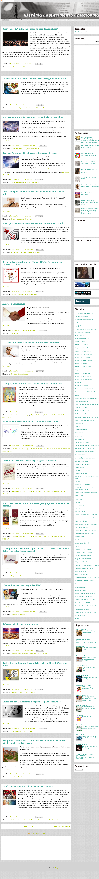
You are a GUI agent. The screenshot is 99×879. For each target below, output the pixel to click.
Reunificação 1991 (80, 587)
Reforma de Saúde (41, 108)
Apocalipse (80, 646)
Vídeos (77, 618)
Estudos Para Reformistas (83, 464)
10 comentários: (28, 446)
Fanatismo (78, 470)
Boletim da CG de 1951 (82, 385)
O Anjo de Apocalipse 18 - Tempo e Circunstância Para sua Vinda (32, 117)
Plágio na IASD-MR (81, 562)
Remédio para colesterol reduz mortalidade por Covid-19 (89, 659)
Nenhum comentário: (29, 145)
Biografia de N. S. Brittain (82, 373)
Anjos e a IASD (79, 335)
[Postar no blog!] (37, 64)
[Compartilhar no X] (39, 64)
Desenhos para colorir (83, 685)
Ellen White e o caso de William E (85, 451)
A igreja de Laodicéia (81, 326)
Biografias (40, 20)
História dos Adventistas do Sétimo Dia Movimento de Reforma (87, 488)
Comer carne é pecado (18, 108)
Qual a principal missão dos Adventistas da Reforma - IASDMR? (32, 223)
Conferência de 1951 (81, 407)
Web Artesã (80, 735)
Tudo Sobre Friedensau (18, 777)
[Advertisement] (36, 847)
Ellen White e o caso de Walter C (85, 448)
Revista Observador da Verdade (85, 593)
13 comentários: (28, 249)
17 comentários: (28, 774)
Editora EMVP (79, 436)
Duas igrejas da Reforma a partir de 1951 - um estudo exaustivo (32, 383)
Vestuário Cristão (80, 615)
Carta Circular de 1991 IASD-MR (85, 392)
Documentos (61, 20)
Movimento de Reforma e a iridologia (86, 524)
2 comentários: (27, 64)
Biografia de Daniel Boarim (83, 367)
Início (6, 20)
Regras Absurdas (23, 374)
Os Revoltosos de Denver (83, 555)
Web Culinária (81, 629)
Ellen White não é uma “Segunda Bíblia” (21, 585)
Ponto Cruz (80, 725)
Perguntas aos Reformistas (19, 576)
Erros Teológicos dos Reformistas (28, 653)
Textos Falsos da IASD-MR (41, 491)
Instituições (49, 20)
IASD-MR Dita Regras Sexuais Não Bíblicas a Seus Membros (30, 343)
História (21, 20)
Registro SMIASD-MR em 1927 (84, 581)
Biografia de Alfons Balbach (83, 351)
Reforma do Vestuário (81, 574)
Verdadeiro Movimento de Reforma (85, 612)
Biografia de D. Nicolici (82, 363)
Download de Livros (74, 20)
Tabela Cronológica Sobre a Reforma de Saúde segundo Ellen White (34, 78)
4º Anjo (13, 148)
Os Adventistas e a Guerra (83, 549)
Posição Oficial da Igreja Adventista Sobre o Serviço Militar (89, 202)
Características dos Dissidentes (84, 389)
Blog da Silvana (81, 705)
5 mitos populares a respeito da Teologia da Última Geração (89, 698)
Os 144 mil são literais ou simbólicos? (20, 624)
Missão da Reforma (34, 252)
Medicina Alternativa (81, 511)
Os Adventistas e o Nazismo (83, 552)
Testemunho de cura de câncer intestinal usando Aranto (89, 669)
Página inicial (27, 826)
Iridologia (77, 502)
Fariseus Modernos (81, 474)
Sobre (13, 20)
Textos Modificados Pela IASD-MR (85, 606)
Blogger (57, 868)
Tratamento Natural (82, 656)
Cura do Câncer (81, 666)
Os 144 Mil (21, 67)
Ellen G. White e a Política (26, 692)
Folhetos (77, 481)
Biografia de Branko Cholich (83, 354)
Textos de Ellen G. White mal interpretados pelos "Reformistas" (32, 702)
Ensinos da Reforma (81, 455)
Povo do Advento (82, 695)
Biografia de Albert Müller (82, 348)
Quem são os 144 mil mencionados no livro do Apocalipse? (30, 29)
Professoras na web (83, 639)
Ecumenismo (15, 333)
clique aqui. (50, 168)
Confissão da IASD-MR (82, 411)
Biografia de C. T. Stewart (83, 357)
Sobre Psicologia (82, 675)
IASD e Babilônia (80, 496)
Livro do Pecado (80, 505)
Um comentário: (28, 105)
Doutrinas (30, 20)
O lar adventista (80, 537)
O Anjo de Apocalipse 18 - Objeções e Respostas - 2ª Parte (29, 153)
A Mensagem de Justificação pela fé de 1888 (85, 755)
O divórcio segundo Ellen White (48, 820)
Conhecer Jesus (81, 744)
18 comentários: (28, 291)
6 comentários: (27, 573)
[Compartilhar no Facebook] (40, 64)
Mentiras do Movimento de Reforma (86, 515)
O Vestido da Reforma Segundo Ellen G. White (88, 162)
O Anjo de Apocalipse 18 (31, 148)
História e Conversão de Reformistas (86, 493)
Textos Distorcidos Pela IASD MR (21, 491)
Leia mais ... (6, 59)
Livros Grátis (79, 508)
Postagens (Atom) (39, 833)
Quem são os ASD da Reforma (84, 568)
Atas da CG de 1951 (81, 341)
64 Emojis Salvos (87, 716)
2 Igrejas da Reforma (36, 415)
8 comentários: (27, 216)
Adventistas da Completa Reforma (85, 329)
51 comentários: (28, 650)
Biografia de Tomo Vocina (83, 376)
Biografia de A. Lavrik (81, 345)
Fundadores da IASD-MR (82, 485)
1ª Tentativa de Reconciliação (20, 415)
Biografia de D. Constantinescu (84, 360)
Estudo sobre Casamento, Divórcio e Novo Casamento (27, 786)
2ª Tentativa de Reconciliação (53, 415)
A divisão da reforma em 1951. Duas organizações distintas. (30, 422)
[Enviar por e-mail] (36, 64)
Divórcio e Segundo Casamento (20, 294)
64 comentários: (28, 371)
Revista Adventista (80, 590)
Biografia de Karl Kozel (82, 370)
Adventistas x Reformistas (19, 252)
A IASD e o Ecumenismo (13, 304)
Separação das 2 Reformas (83, 596)
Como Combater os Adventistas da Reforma (88, 154)
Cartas (77, 395)
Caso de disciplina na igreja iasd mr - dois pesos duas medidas (89, 170)
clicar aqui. (65, 172)
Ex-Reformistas (79, 467)
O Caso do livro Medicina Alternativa (86, 530)
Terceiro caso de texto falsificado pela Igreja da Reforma (29, 460)
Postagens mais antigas (61, 826)
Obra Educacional (80, 540)
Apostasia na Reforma (82, 338)
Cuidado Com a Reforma (82, 414)
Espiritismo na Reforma (82, 461)
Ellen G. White (30, 108)
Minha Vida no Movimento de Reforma (87, 518)
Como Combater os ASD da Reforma (86, 404)
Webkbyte (79, 715)
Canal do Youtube (89, 20)
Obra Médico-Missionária (82, 543)
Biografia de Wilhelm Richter (83, 379)
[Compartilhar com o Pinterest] (42, 64)
